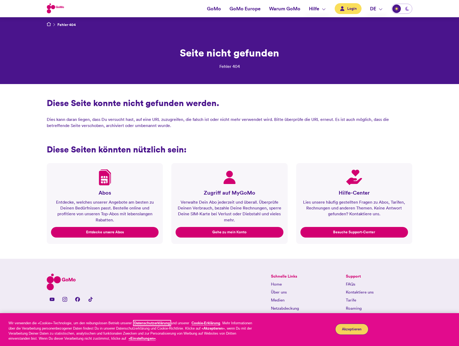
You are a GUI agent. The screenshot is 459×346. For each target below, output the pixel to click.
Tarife (351, 300)
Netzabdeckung (285, 308)
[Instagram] (65, 299)
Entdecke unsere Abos (105, 232)
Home (276, 284)
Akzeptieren (352, 329)
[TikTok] (90, 299)
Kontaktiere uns (360, 292)
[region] (229, 329)
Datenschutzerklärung (152, 323)
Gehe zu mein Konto (229, 232)
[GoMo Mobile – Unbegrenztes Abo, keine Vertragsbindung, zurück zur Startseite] (49, 24)
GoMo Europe (245, 8)
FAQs (350, 284)
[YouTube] (52, 299)
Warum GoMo (284, 8)
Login (352, 8)
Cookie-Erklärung (206, 323)
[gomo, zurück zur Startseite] (55, 9)
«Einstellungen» (142, 338)
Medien (277, 300)
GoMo (214, 8)
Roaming (354, 308)
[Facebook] (77, 299)
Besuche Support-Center (354, 232)
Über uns (279, 292)
